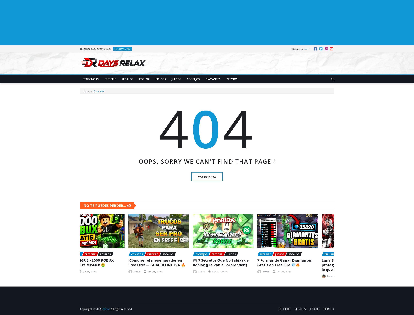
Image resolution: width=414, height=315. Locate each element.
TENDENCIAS (91, 79)
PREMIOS (232, 79)
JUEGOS (176, 79)
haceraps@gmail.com (291, 276)
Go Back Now (208, 176)
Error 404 (98, 91)
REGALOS (127, 79)
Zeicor (89, 271)
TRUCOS (160, 79)
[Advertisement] (98, 22)
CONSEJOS (193, 79)
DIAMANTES (213, 79)
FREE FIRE (110, 79)
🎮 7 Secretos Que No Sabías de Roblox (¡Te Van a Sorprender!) (172, 262)
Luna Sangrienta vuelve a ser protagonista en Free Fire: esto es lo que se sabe (303, 265)
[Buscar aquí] (332, 79)
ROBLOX (144, 79)
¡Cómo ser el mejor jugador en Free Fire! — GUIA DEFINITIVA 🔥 (108, 262)
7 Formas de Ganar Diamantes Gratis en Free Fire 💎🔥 (236, 262)
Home (86, 91)
